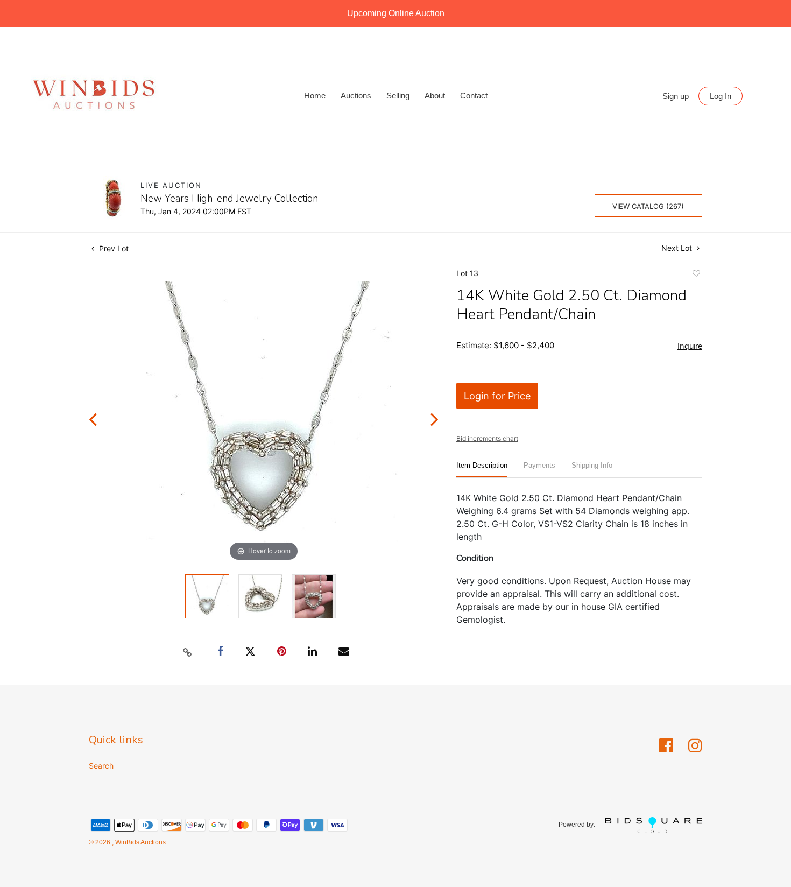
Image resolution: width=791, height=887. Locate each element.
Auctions (356, 95)
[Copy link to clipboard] (187, 651)
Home (315, 95)
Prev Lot (113, 248)
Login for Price (497, 396)
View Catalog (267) (648, 206)
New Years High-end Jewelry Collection (229, 199)
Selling (397, 95)
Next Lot (677, 247)
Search (101, 765)
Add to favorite (695, 275)
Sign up (675, 96)
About (435, 95)
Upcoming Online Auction (395, 13)
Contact (474, 95)
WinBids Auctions (140, 842)
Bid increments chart (487, 438)
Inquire (689, 346)
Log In (720, 96)
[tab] (481, 469)
